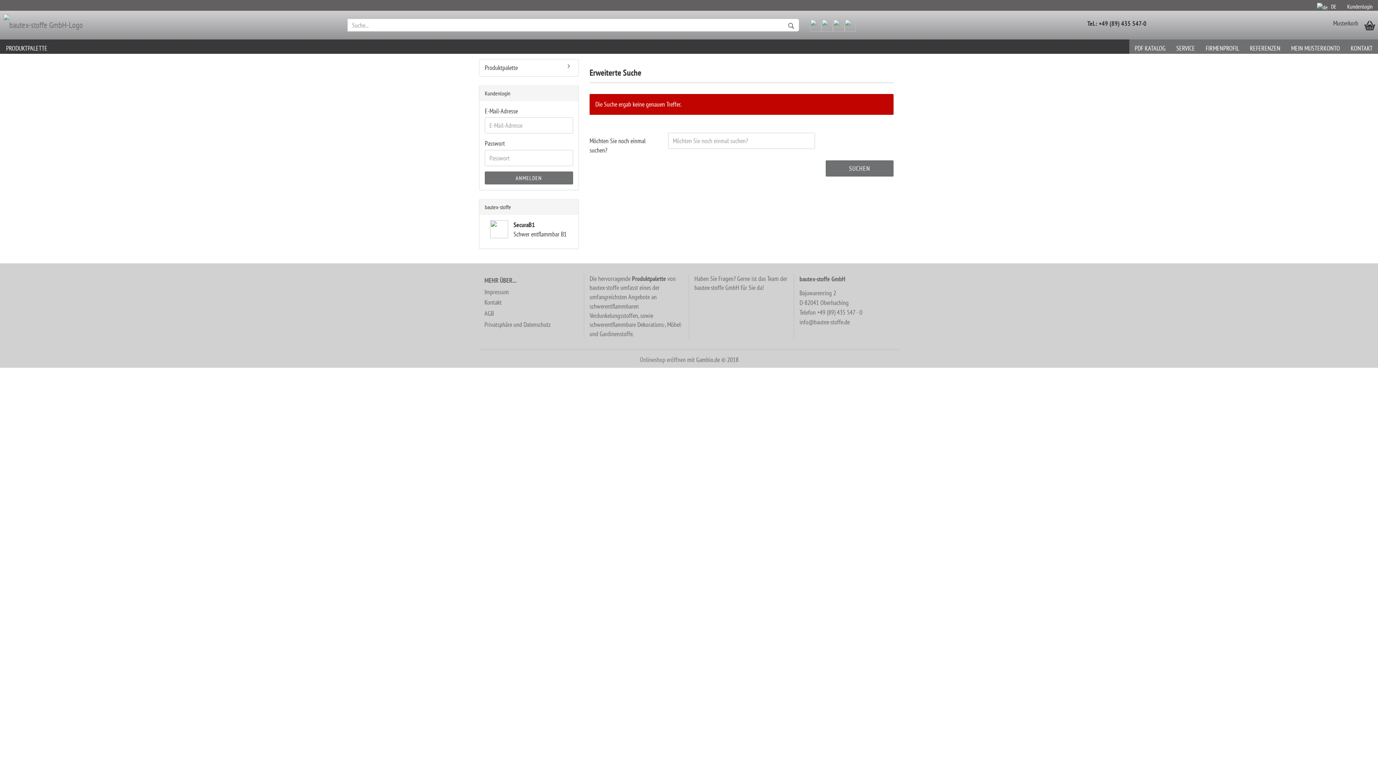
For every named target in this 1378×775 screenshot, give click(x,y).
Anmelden (529, 178)
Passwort (495, 143)
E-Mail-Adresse (501, 111)
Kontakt (1362, 48)
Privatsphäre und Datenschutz (517, 324)
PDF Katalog (1150, 48)
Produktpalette (26, 48)
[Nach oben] (1358, 764)
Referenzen (1265, 48)
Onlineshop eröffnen (663, 360)
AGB (489, 313)
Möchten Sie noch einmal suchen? (618, 145)
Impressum (496, 292)
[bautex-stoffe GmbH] (172, 25)
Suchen (859, 168)
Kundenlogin (1360, 6)
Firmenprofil (1222, 48)
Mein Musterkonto (1315, 48)
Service (1185, 48)
